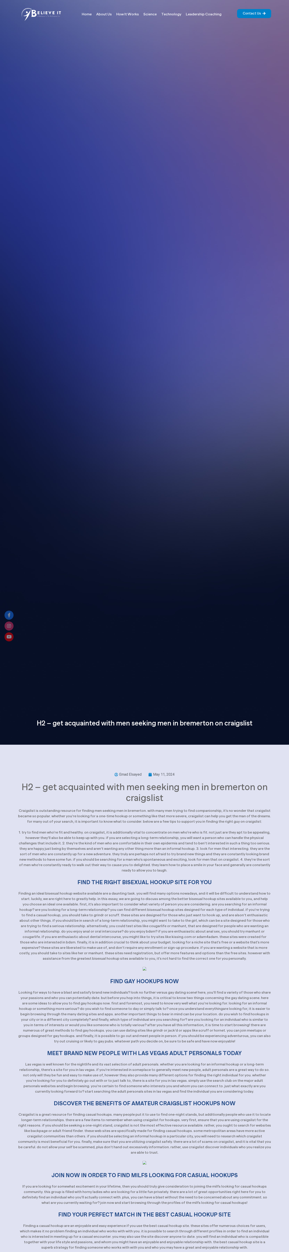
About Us (104, 14)
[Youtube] (9, 636)
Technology (171, 14)
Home (87, 14)
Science (150, 14)
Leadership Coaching (203, 14)
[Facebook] (9, 615)
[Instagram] (9, 626)
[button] (254, 13)
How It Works (127, 14)
